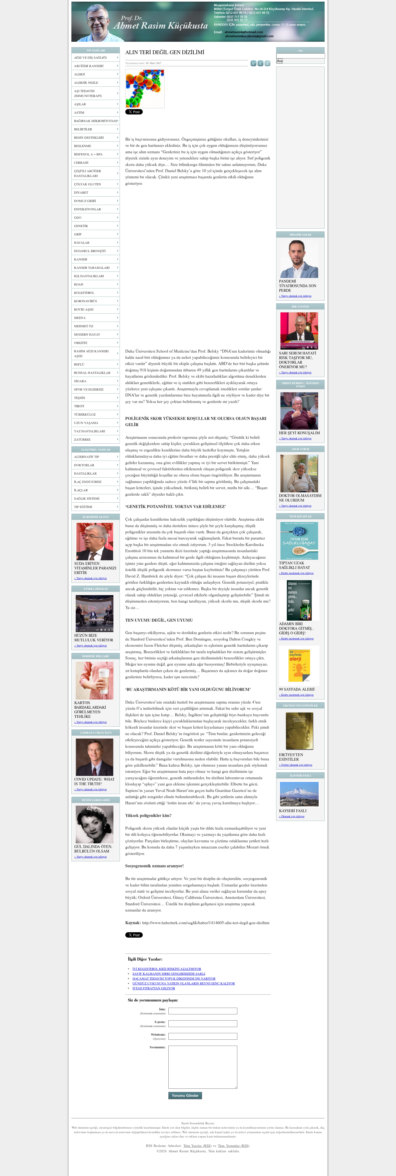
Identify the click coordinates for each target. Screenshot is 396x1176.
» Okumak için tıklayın (291, 816)
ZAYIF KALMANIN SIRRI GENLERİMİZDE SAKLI (169, 973)
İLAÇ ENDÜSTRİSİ (87, 481)
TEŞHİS (79, 397)
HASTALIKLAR (85, 473)
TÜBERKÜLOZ (85, 414)
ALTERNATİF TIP (86, 456)
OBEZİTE (80, 342)
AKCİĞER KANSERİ (88, 66)
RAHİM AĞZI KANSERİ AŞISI (91, 353)
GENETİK (81, 226)
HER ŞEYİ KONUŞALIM (299, 432)
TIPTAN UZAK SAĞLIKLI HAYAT (294, 565)
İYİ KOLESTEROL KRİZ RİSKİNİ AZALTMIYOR (167, 968)
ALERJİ (79, 74)
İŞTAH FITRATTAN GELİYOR (154, 988)
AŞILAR (80, 104)
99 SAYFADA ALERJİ (297, 689)
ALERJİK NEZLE (86, 82)
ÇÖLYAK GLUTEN (87, 184)
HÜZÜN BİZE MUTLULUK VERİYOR (93, 637)
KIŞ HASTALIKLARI (89, 276)
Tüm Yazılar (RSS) (197, 1145)
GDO (77, 217)
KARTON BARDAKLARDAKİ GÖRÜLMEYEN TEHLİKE (90, 709)
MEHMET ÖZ (83, 326)
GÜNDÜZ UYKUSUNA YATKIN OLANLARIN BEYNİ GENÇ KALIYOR (184, 983)
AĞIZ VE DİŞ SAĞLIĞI (90, 57)
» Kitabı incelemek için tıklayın (296, 573)
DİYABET (81, 192)
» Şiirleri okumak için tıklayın (295, 765)
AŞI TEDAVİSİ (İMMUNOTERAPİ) (88, 93)
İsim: (153, 1011)
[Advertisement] (198, 230)
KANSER (80, 259)
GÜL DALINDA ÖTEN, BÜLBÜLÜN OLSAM (93, 849)
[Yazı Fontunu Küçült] (261, 63)
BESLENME (82, 146)
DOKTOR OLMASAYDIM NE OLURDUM (300, 498)
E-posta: (153, 1024)
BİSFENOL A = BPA (88, 154)
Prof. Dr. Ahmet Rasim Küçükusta (198, 22)
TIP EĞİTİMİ (83, 507)
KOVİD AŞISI (83, 309)
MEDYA (80, 317)
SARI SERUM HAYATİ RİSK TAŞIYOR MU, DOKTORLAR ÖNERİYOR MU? (297, 359)
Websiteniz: (158, 1036)
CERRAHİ (81, 162)
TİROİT (79, 406)
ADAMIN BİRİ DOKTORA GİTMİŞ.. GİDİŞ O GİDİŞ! (296, 628)
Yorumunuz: (158, 1047)
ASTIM (79, 112)
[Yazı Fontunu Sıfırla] (268, 63)
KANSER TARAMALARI (92, 267)
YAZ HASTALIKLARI (89, 431)
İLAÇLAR (81, 490)
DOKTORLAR (84, 465)
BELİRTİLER (83, 129)
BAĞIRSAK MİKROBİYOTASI (95, 121)
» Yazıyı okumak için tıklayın (90, 578)
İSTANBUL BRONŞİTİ (90, 251)
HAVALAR (81, 242)
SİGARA (80, 381)
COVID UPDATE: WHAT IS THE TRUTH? (94, 781)
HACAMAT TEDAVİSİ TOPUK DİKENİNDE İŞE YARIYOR (174, 978)
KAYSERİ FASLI (293, 810)
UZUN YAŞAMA (86, 422)
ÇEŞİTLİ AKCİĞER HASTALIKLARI (87, 173)
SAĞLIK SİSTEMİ (86, 498)
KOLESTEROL (84, 292)
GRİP (78, 234)
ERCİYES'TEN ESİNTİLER (291, 757)
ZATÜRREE (82, 439)
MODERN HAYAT (87, 334)
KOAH (78, 284)
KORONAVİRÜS (85, 301)
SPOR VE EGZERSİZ (88, 389)
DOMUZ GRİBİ (85, 201)
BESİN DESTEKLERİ (89, 137)
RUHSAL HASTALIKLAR (92, 372)
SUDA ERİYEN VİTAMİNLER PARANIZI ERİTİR (95, 568)
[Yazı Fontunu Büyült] (254, 63)
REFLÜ (79, 364)
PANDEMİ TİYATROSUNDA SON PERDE (297, 286)
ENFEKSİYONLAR (87, 209)
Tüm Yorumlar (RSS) (233, 1145)
